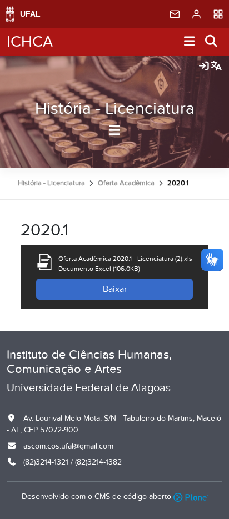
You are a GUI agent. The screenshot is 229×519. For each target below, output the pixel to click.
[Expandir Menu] (189, 42)
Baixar (115, 289)
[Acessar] (204, 66)
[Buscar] (212, 42)
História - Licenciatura (115, 109)
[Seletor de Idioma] (216, 66)
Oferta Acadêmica (126, 183)
